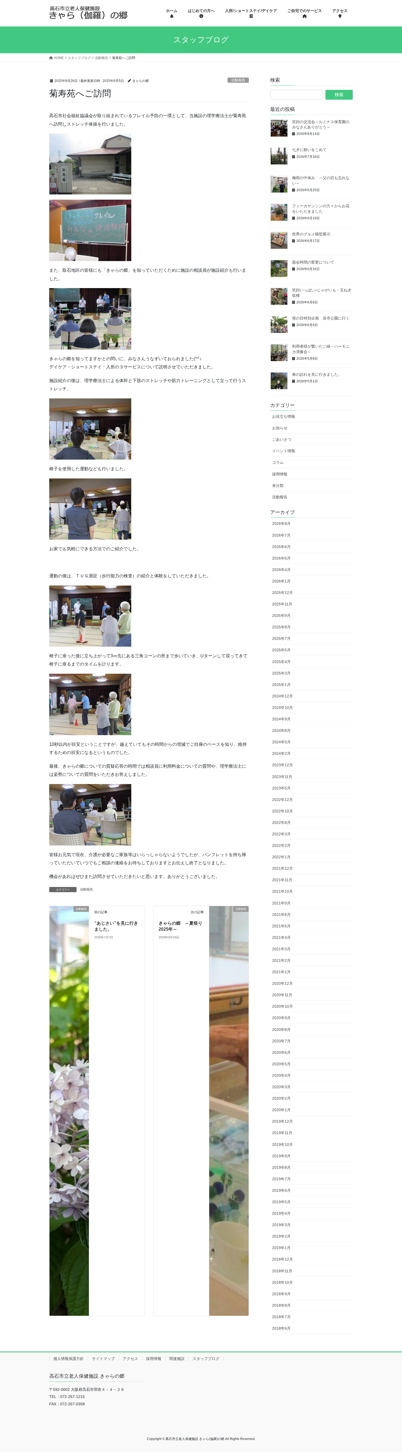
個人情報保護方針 (68, 1358)
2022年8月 (281, 822)
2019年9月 (281, 1156)
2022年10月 (282, 811)
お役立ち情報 (283, 416)
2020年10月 (282, 1006)
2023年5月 (281, 788)
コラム (278, 462)
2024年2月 (281, 753)
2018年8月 (281, 1305)
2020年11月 (282, 995)
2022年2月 (281, 845)
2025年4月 (281, 662)
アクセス (130, 1358)
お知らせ (279, 428)
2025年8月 (281, 627)
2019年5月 (281, 1202)
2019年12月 (282, 1121)
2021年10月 (282, 891)
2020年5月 (281, 1064)
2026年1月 (281, 581)
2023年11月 (282, 776)
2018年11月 (282, 1271)
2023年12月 (282, 765)
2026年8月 (281, 523)
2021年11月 (282, 880)
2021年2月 (281, 960)
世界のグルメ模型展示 (311, 234)
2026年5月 (281, 558)
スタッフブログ (206, 1358)
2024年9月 (281, 719)
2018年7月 (281, 1317)
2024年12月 (282, 696)
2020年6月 (281, 1052)
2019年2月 (281, 1236)
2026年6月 (281, 547)
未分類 (278, 485)
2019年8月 (281, 1167)
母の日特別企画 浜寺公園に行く (320, 318)
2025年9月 (281, 615)
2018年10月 (282, 1282)
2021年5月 (281, 926)
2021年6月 (281, 914)
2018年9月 (281, 1294)
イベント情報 (283, 451)
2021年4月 (281, 937)
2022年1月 (281, 857)
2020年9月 (281, 1018)
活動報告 (238, 80)
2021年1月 (281, 972)
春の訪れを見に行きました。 (317, 374)
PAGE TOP (387, 1404)
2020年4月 (281, 1075)
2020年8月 (281, 1029)
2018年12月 (282, 1259)
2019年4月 (281, 1213)
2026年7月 (281, 535)
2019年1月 (281, 1248)
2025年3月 (281, 673)
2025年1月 (281, 684)
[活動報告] (69, 1110)
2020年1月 (281, 1110)
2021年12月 (282, 868)
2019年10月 (282, 1144)
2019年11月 (282, 1133)
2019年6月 (281, 1190)
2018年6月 (281, 1328)
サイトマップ (103, 1358)
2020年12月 (282, 983)
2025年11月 (282, 604)
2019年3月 (281, 1225)
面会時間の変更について (313, 262)
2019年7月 (281, 1179)
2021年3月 (281, 949)
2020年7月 (281, 1041)
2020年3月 (281, 1087)
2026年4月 (281, 569)
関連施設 (177, 1358)
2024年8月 (281, 730)
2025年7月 (281, 638)
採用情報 (279, 474)
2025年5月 (281, 650)
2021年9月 (281, 903)
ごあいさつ (281, 439)
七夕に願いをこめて (309, 149)
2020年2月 (281, 1098)
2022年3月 (281, 834)
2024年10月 (282, 707)
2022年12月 (282, 799)
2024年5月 (281, 742)
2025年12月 (282, 592)
